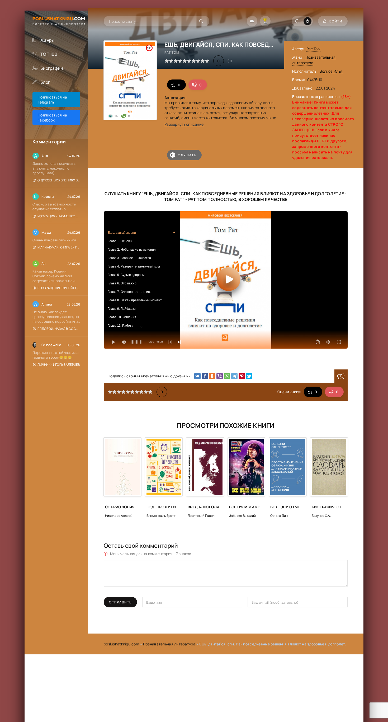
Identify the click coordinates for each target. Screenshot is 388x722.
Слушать (187, 155)
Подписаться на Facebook (52, 117)
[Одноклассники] (212, 376)
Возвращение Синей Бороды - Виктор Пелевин (58, 288)
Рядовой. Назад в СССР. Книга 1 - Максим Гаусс (58, 328)
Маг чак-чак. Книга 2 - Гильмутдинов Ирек (58, 247)
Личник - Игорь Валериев (58, 364)
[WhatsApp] (227, 376)
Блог (45, 82)
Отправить (120, 602)
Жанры (47, 40)
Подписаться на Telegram (52, 100)
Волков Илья (331, 71)
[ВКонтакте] (197, 376)
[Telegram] (234, 376)
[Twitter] (249, 376)
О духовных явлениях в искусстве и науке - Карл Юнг (58, 180)
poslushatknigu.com (121, 643)
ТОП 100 (48, 54)
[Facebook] (205, 376)
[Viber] (219, 376)
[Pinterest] (242, 376)
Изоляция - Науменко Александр (58, 216)
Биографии (51, 68)
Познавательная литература (169, 643)
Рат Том (313, 48)
